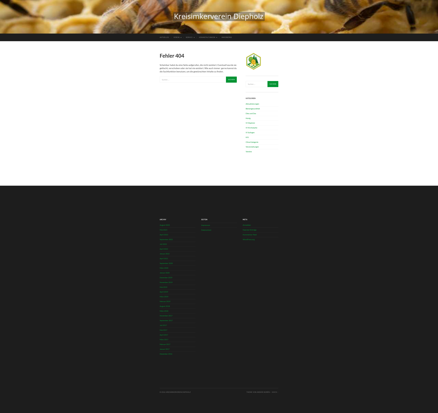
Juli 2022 (163, 244)
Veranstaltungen (207, 37)
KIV (247, 137)
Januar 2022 (164, 254)
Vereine (249, 151)
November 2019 (166, 282)
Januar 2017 (164, 349)
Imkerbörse (227, 37)
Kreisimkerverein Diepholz (178, 392)
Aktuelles (164, 37)
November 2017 (166, 316)
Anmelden (247, 225)
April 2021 (164, 258)
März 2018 (164, 311)
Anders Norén (263, 392)
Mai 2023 (163, 230)
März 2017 (164, 339)
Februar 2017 (165, 344)
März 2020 (164, 268)
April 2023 (164, 234)
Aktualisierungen (252, 104)
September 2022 (166, 239)
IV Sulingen (250, 132)
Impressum (205, 225)
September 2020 (166, 263)
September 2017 (166, 320)
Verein (176, 37)
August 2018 (165, 306)
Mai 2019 (163, 287)
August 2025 (165, 225)
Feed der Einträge (249, 230)
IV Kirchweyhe (251, 128)
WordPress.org (249, 239)
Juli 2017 (163, 325)
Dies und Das (251, 113)
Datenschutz (206, 230)
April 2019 (164, 292)
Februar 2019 (165, 301)
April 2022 (164, 249)
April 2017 (164, 335)
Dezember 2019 (166, 277)
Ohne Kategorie (252, 142)
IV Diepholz (250, 123)
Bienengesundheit (253, 109)
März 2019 (164, 296)
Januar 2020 (164, 273)
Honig (248, 118)
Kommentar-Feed (250, 234)
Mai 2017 (163, 330)
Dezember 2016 (166, 354)
